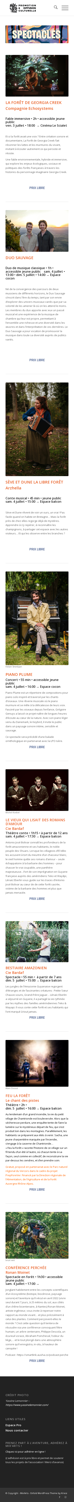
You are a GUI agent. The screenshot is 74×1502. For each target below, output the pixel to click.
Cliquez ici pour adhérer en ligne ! (25, 1451)
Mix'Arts (24, 1493)
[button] (31, 1267)
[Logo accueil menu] (31, 8)
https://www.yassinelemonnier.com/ (27, 1405)
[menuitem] (54, 8)
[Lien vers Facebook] (60, 1497)
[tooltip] (31, 1267)
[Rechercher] (54, 8)
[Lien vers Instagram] (65, 1497)
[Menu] (63, 8)
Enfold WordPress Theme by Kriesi (48, 1493)
